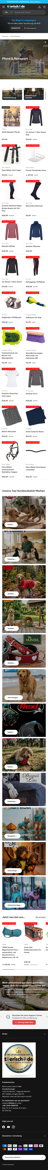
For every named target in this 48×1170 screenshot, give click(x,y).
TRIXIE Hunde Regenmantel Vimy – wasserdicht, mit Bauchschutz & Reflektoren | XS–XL (10, 952)
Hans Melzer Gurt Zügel (11, 170)
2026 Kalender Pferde (11, 132)
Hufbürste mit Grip (33, 317)
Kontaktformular (8, 1089)
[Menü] (3, 6)
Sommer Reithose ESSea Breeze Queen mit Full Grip (12, 208)
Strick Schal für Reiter (35, 432)
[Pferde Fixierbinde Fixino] (36, 154)
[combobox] (24, 12)
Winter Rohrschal (9, 431)
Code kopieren (31, 28)
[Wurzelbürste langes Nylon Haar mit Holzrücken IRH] (36, 337)
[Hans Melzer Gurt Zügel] (12, 154)
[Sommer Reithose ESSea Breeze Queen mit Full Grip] (12, 190)
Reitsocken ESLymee (34, 206)
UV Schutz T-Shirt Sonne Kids (36, 133)
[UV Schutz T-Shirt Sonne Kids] (36, 116)
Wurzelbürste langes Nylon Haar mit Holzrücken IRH (34, 355)
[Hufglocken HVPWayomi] (12, 302)
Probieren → (12, 559)
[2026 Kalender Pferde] (12, 116)
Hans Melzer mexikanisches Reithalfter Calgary (9, 469)
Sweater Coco (31, 394)
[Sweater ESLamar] (36, 230)
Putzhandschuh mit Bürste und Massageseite (10, 355)
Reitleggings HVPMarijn (35, 282)
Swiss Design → (13, 871)
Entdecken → (12, 801)
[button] (44, 6)
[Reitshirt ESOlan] (12, 230)
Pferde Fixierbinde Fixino (36, 170)
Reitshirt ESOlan (8, 246)
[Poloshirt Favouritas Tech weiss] (12, 378)
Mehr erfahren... (35, 2)
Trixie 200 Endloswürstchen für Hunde (32, 950)
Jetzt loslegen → (14, 698)
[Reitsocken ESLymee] (36, 190)
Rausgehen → (12, 836)
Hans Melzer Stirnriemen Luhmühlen (36, 468)
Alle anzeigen (40, 917)
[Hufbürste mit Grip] (36, 302)
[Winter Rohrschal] (12, 416)
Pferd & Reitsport (15, 36)
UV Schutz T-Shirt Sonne (12, 282)
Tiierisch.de (10, 1164)
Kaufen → (11, 524)
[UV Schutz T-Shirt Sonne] (12, 266)
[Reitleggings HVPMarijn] (36, 266)
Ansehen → (12, 594)
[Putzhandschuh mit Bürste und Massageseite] (12, 337)
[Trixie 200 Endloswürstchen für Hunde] (34, 932)
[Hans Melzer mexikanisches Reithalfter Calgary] (12, 451)
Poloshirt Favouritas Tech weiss (10, 394)
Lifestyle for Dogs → (15, 905)
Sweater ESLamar (33, 246)
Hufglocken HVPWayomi (11, 317)
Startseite (5, 36)
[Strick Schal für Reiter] (36, 416)
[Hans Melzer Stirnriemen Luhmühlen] (36, 451)
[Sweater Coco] (36, 378)
